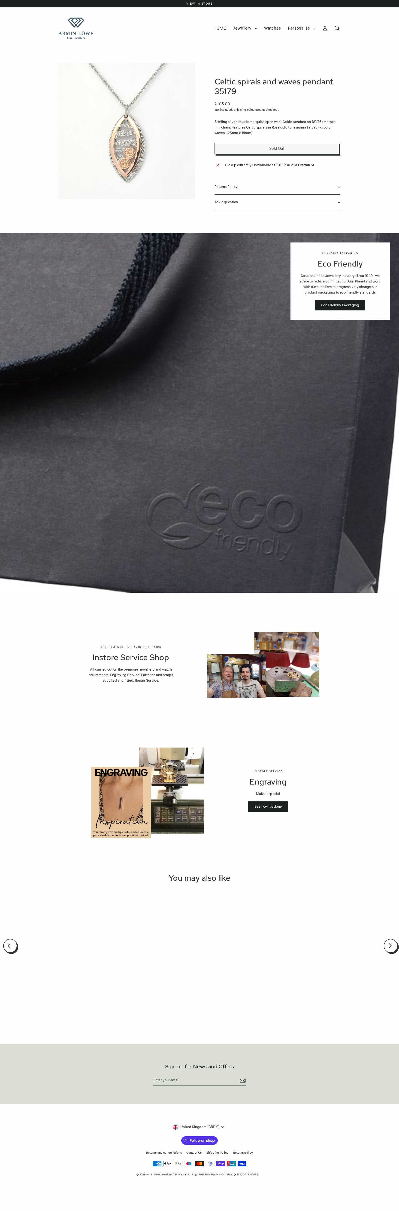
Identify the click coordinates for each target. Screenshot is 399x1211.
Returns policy (243, 1153)
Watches (272, 28)
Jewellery (242, 28)
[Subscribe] (242, 1080)
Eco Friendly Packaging (340, 305)
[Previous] (10, 946)
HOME (220, 28)
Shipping (239, 110)
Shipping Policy (217, 1153)
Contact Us (194, 1153)
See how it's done (268, 806)
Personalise (299, 28)
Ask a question (226, 202)
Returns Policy (226, 186)
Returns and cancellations (164, 1153)
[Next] (391, 946)
